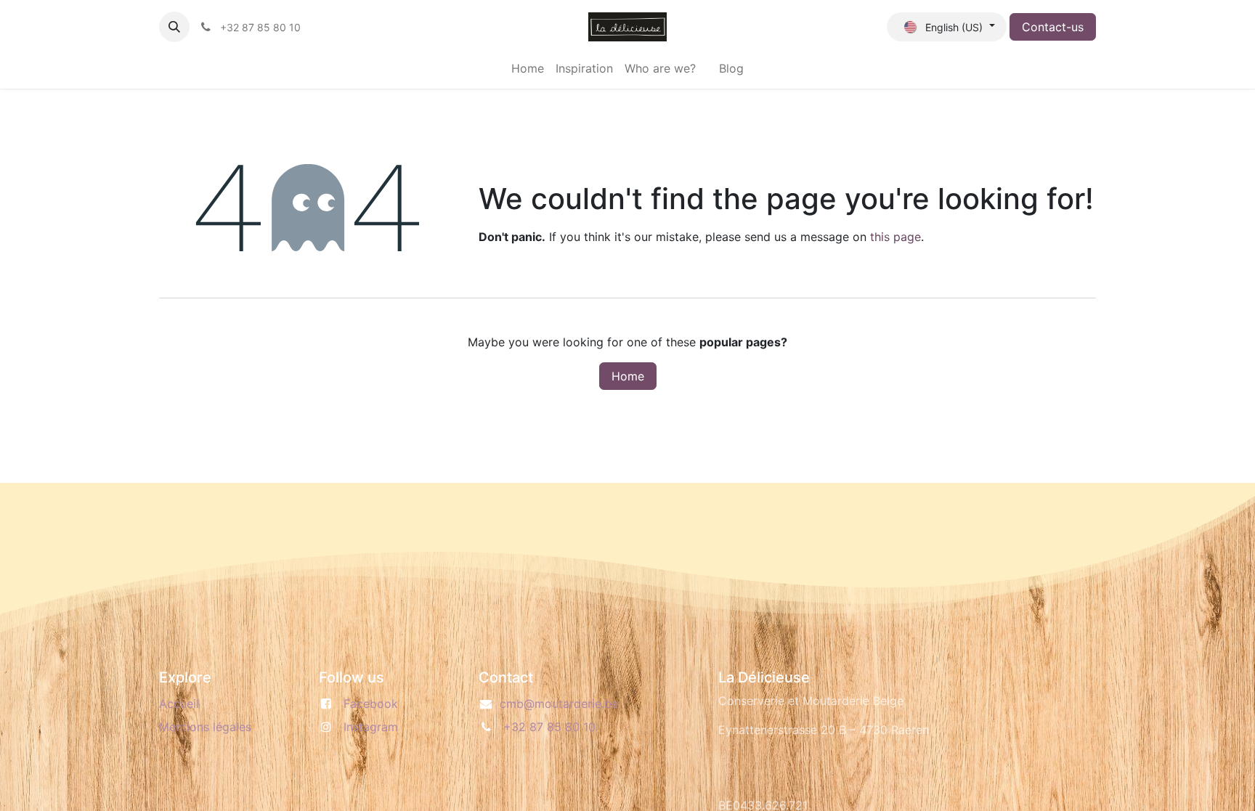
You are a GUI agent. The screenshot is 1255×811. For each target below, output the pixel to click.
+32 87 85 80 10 (549, 727)
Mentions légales (205, 727)
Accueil (179, 703)
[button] (174, 27)
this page (895, 236)
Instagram (371, 727)
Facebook (371, 703)
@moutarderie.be (559, 703)
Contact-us (1053, 27)
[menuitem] (527, 68)
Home (628, 376)
